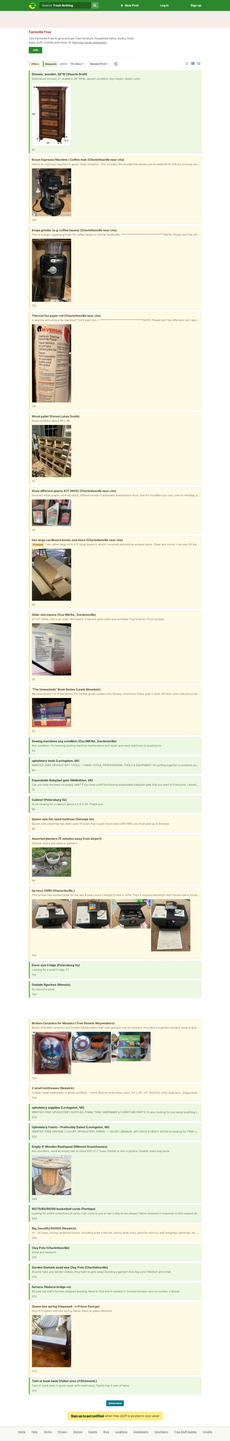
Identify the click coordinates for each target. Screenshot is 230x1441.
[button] (40, 32)
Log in (164, 5)
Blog (106, 1431)
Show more (115, 1403)
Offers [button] (35, 64)
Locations (121, 1431)
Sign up (196, 5)
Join (35, 50)
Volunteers (161, 1431)
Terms (48, 1431)
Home (22, 1431)
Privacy (62, 1431)
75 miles (75, 64)
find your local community (89, 42)
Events (93, 1431)
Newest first (97, 64)
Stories (77, 1431)
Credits (207, 1431)
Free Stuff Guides (185, 1431)
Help (35, 1431)
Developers (141, 1431)
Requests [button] (51, 64)
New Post (131, 5)
